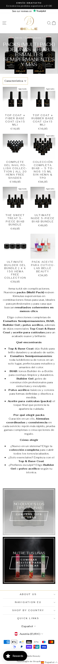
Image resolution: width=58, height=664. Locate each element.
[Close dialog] (50, 300)
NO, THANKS (29, 359)
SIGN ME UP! (29, 349)
